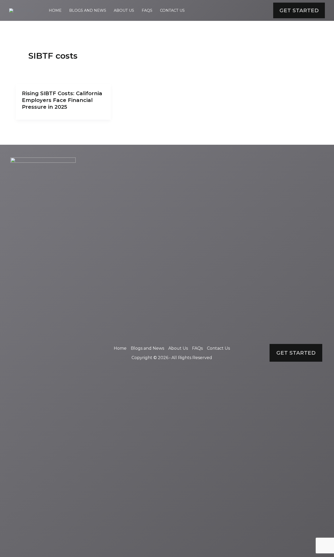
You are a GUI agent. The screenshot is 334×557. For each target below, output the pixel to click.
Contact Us (172, 10)
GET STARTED (295, 353)
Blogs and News (87, 10)
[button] (299, 10)
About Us (124, 10)
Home (55, 10)
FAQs (147, 10)
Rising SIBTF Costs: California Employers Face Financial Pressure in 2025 (62, 100)
